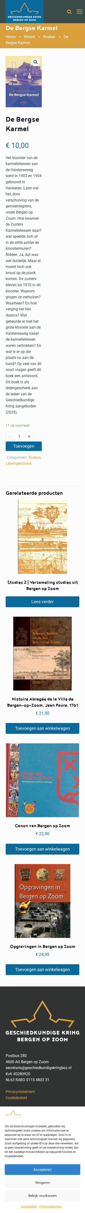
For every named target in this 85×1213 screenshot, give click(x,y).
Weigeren (42, 1183)
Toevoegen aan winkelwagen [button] (42, 728)
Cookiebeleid (29, 1206)
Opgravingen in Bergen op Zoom (42, 946)
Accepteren (42, 1170)
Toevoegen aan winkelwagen (23, 447)
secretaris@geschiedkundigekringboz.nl (39, 1068)
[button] (35, 62)
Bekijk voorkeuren (42, 1196)
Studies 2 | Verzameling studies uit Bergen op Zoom (42, 585)
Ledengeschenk (19, 463)
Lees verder (42, 601)
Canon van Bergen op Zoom (42, 826)
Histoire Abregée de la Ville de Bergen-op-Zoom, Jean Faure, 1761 (42, 702)
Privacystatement (50, 1206)
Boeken (35, 457)
